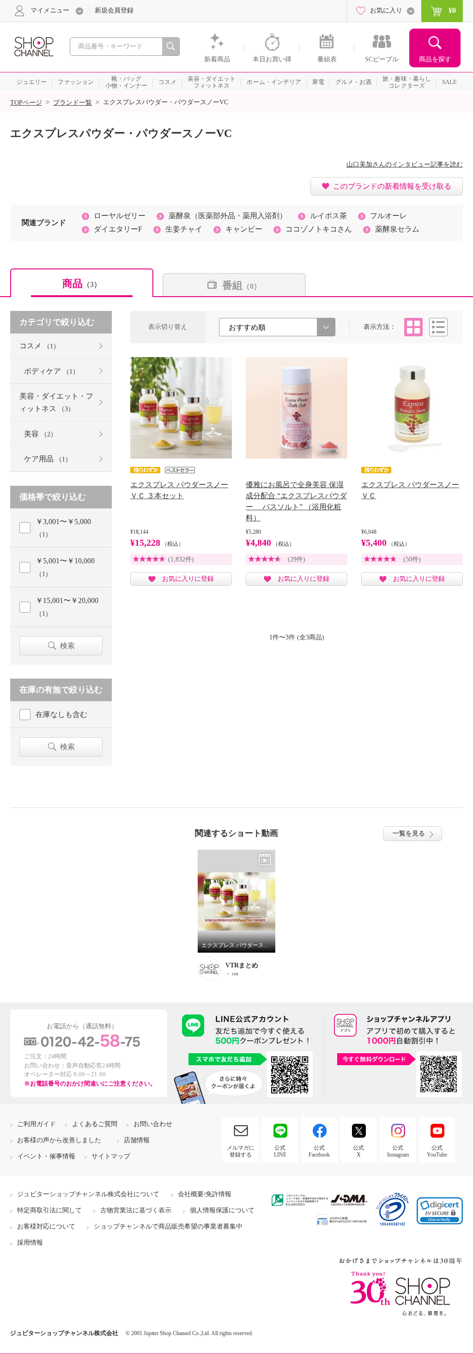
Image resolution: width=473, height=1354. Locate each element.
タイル (413, 327)
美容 (40, 434)
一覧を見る (409, 833)
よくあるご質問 (94, 1124)
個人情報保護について (222, 1210)
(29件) (296, 559)
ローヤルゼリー (120, 216)
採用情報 (30, 1242)
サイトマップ (110, 1156)
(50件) (412, 559)
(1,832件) (181, 559)
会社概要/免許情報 (204, 1194)
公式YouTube (437, 1151)
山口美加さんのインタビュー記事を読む (404, 164)
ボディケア (51, 371)
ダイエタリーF (118, 229)
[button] (440, 1210)
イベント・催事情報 (46, 1156)
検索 (67, 646)
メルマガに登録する (241, 1151)
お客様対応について (46, 1226)
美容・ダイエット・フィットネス (56, 402)
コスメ (39, 346)
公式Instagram (398, 1151)
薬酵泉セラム (397, 229)
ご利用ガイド (36, 1124)
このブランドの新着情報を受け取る (392, 186)
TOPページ (26, 102)
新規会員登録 (114, 10)
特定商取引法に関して (49, 1210)
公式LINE (280, 1151)
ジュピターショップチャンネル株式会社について (88, 1194)
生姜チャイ (183, 229)
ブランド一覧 (72, 102)
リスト (438, 327)
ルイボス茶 (328, 216)
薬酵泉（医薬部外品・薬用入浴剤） (228, 216)
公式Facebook (319, 1151)
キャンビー (243, 229)
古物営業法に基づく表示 (135, 1210)
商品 (81, 283)
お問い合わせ (152, 1124)
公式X (358, 1151)
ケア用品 (48, 459)
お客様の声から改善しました (59, 1140)
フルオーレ (388, 216)
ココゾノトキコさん (318, 229)
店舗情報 (137, 1140)
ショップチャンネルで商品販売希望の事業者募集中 (168, 1226)
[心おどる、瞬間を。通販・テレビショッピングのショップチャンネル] (33, 45)
